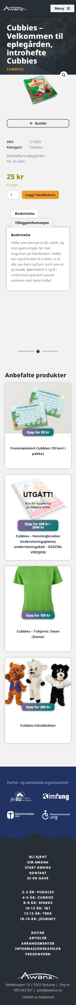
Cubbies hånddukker (38, 725)
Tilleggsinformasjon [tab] (32, 222)
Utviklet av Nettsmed (38, 997)
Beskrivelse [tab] (25, 213)
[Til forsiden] (20, 796)
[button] (64, 75)
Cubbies (15, 69)
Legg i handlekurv (40, 195)
